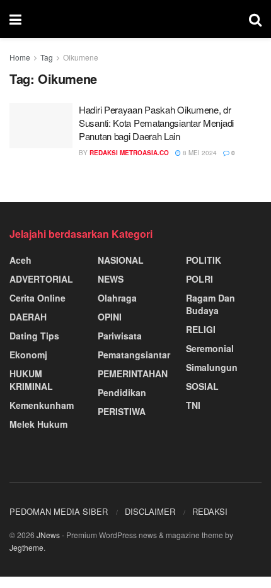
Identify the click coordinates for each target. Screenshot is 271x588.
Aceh (20, 260)
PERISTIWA (122, 411)
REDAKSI (210, 511)
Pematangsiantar (134, 354)
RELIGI (201, 329)
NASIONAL (121, 260)
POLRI (199, 279)
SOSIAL (202, 386)
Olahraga (117, 297)
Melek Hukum (38, 424)
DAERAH (28, 316)
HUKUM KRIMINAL (31, 379)
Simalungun (212, 367)
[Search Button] (255, 19)
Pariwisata (120, 335)
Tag (46, 57)
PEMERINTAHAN (133, 373)
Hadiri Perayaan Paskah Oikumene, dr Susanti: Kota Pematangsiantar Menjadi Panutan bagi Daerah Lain (156, 123)
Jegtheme (26, 547)
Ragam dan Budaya (210, 304)
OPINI (110, 316)
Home (19, 57)
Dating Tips (34, 335)
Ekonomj (28, 354)
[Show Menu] (15, 19)
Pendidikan (122, 392)
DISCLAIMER (150, 511)
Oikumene (80, 57)
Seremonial (210, 348)
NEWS (111, 279)
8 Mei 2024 (199, 152)
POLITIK (203, 260)
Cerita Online (37, 297)
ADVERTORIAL (41, 279)
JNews (48, 534)
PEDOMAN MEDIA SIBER (58, 511)
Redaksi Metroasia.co (129, 152)
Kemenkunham (41, 405)
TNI (193, 405)
